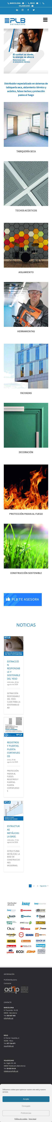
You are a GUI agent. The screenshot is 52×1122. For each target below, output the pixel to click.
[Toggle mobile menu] (45, 19)
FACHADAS (26, 393)
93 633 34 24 (11, 1068)
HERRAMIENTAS (26, 331)
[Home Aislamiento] (26, 224)
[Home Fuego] (26, 466)
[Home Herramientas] (26, 283)
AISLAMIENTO (26, 272)
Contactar (7, 983)
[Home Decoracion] (26, 404)
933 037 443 (11, 1015)
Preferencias (26, 1113)
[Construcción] (26, 103)
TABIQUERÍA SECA (26, 151)
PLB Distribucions (10, 980)
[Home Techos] (26, 162)
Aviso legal (32, 1119)
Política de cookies (21, 1119)
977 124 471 (11, 1043)
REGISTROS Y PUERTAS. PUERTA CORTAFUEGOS (13, 749)
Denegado (26, 1106)
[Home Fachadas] (26, 345)
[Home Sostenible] (26, 525)
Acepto (26, 1099)
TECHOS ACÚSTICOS (26, 210)
